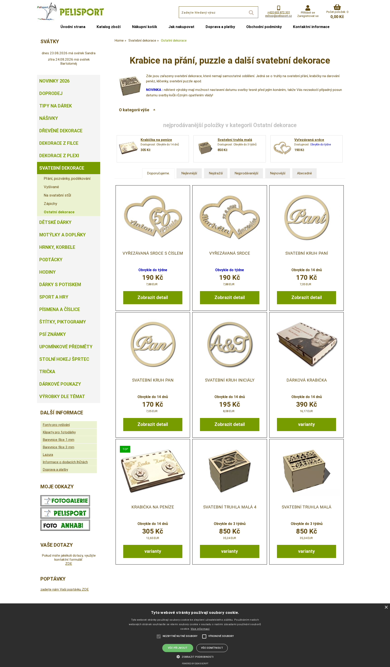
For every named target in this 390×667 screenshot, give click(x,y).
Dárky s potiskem (60, 284)
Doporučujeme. (158, 173)
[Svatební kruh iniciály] (229, 344)
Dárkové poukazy (60, 384)
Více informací (200, 628)
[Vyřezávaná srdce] (282, 148)
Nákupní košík (144, 26)
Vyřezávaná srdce (309, 140)
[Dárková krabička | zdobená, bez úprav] (306, 344)
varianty (306, 424)
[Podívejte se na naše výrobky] (65, 505)
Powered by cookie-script (195, 663)
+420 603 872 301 (278, 12)
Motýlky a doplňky (62, 234)
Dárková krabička (306, 380)
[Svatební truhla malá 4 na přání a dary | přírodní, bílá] (229, 471)
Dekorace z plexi (59, 155)
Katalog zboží (109, 26)
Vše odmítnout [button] (212, 647)
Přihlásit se (308, 12)
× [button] (386, 607)
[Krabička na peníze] (128, 148)
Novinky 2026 (54, 81)
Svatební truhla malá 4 (229, 507)
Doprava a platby (220, 26)
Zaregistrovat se (307, 16)
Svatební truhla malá (235, 140)
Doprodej (51, 93)
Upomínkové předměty (66, 346)
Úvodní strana (72, 26)
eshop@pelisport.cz (278, 15)
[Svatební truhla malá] (205, 148)
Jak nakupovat (181, 26)
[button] (195, 656)
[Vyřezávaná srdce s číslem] (153, 217)
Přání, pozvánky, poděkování (67, 178)
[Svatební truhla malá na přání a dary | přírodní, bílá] (306, 471)
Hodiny (47, 272)
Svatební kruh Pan (153, 380)
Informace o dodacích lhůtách (65, 462)
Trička (47, 371)
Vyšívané (51, 187)
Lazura (48, 455)
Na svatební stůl (57, 195)
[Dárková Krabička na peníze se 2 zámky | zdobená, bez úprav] (153, 471)
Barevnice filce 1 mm (58, 440)
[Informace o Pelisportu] (65, 517)
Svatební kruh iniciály (229, 380)
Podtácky (51, 259)
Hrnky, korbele (57, 247)
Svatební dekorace (61, 168)
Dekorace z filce (58, 143)
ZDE (68, 564)
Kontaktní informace (311, 26)
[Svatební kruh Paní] (306, 217)
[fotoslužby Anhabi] (65, 530)
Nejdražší (216, 173)
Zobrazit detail (152, 297)
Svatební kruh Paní (306, 253)
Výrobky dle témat (62, 396)
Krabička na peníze (156, 140)
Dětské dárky (55, 222)
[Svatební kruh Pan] (153, 344)
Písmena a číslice (59, 309)
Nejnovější (277, 173)
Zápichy (50, 203)
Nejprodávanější (246, 173)
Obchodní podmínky (264, 26)
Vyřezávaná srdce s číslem (153, 253)
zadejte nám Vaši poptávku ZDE (64, 589)
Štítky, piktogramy (62, 322)
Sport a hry (53, 297)
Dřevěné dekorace (60, 130)
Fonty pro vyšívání (56, 425)
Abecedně (304, 173)
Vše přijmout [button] (178, 647)
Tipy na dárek (55, 106)
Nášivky (48, 118)
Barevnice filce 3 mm (58, 447)
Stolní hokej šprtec (64, 359)
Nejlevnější (189, 173)
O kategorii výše (134, 109)
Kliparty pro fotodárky (59, 432)
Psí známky (52, 334)
